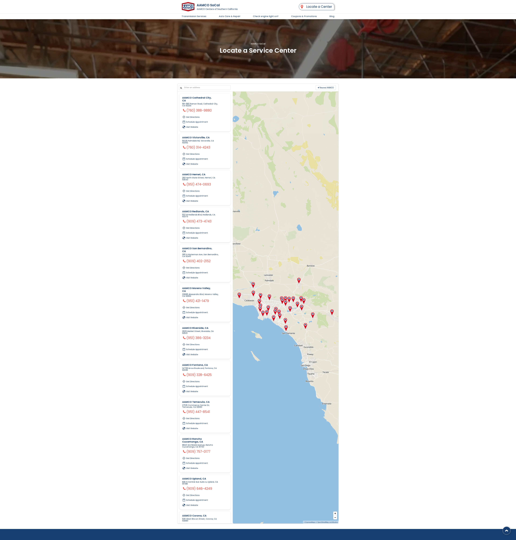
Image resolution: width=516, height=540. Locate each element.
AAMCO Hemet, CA (193, 174)
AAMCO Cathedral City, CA (197, 99)
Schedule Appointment (197, 122)
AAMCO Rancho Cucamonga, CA (192, 440)
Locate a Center (319, 6)
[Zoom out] (335, 517)
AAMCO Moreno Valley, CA (196, 289)
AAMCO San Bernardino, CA (197, 250)
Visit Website (192, 127)
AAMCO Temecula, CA (196, 401)
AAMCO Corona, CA (194, 515)
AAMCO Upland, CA (194, 478)
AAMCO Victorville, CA (196, 137)
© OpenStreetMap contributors (327, 522)
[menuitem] (194, 16)
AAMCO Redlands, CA (195, 211)
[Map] (285, 308)
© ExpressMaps (309, 522)
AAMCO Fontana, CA (195, 364)
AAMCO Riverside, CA (195, 328)
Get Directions (193, 116)
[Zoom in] (335, 513)
